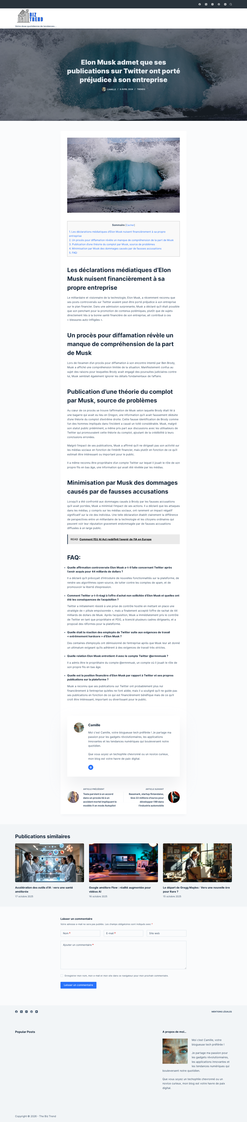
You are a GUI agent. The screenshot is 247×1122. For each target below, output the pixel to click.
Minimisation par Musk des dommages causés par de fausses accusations (115, 248)
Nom (66, 933)
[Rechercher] (231, 4)
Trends (141, 89)
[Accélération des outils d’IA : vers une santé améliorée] (49, 862)
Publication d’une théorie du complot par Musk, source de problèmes (112, 244)
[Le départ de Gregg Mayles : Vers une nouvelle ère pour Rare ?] (197, 862)
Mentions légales (222, 1011)
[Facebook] (200, 4)
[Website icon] (90, 767)
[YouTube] (225, 4)
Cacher (130, 225)
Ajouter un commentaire (78, 944)
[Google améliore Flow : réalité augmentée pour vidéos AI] (123, 862)
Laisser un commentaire (78, 985)
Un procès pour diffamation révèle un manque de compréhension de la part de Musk (121, 240)
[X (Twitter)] (206, 4)
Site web (154, 933)
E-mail (111, 933)
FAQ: (73, 252)
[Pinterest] (219, 4)
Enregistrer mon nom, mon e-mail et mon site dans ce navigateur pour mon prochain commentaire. (117, 975)
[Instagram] (212, 4)
